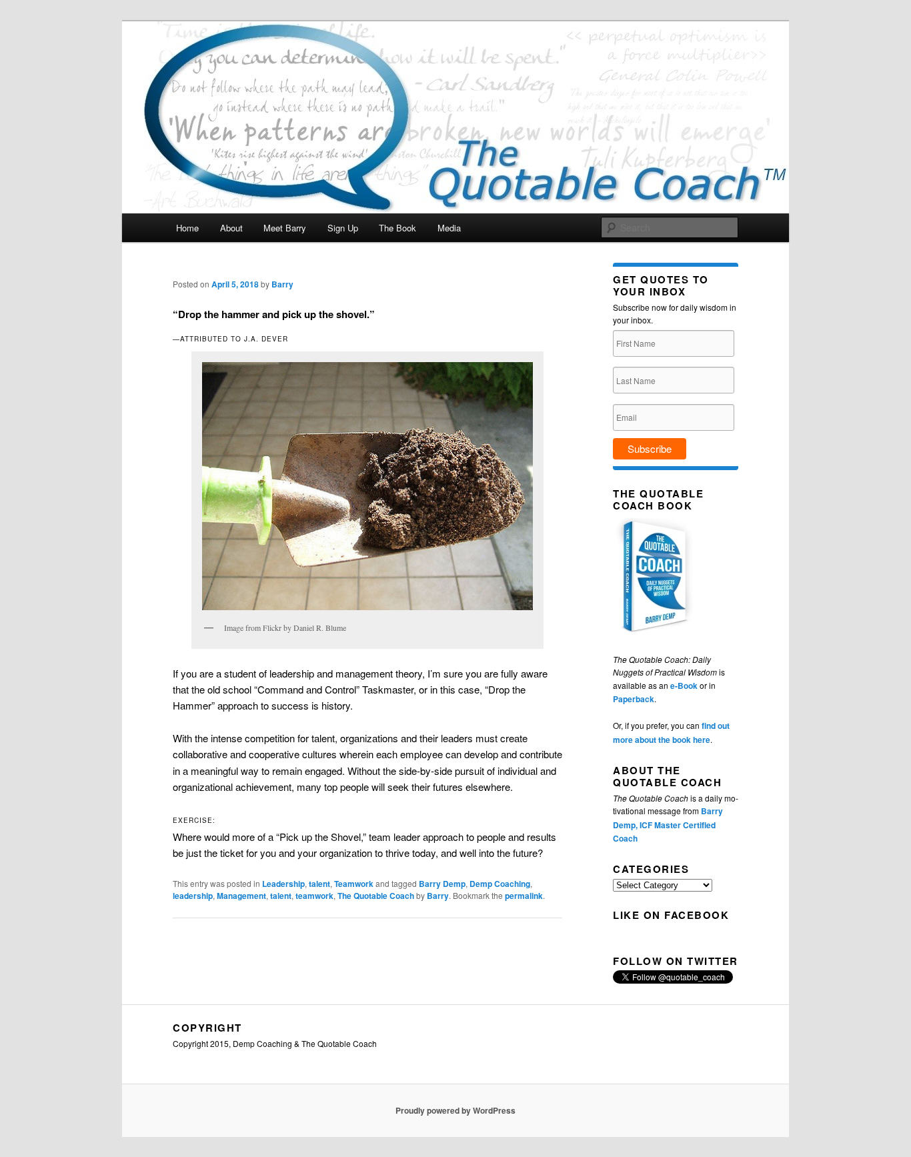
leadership (193, 896)
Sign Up (342, 227)
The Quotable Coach (375, 896)
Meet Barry (284, 227)
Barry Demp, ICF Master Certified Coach (668, 824)
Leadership (283, 884)
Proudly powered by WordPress (455, 1110)
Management (241, 896)
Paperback (633, 699)
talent (319, 884)
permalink (524, 896)
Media (449, 227)
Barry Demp (442, 884)
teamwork (314, 896)
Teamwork (353, 884)
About (231, 227)
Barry (282, 284)
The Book (397, 227)
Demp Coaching (500, 884)
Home (187, 227)
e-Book (684, 686)
